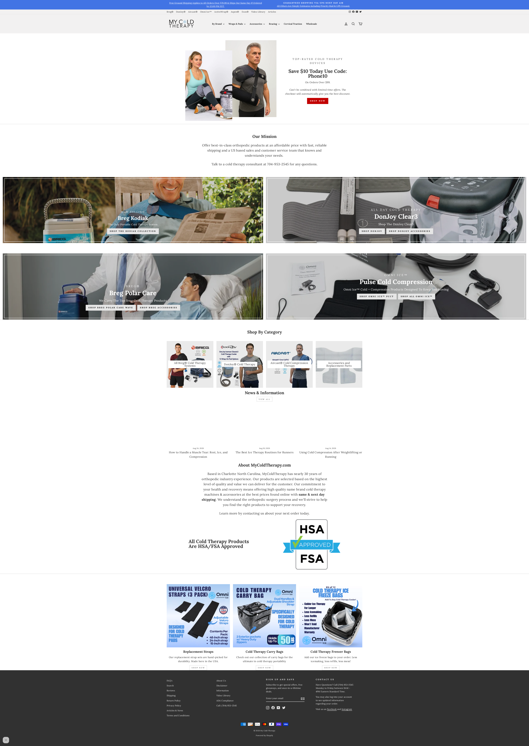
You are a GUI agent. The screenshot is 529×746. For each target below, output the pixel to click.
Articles (272, 11)
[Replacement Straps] (198, 615)
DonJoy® (180, 11)
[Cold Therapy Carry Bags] (264, 615)
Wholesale (311, 23)
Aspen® (235, 11)
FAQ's (169, 680)
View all (264, 399)
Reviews (171, 690)
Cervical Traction (293, 23)
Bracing (273, 23)
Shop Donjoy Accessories (409, 231)
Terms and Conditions (178, 715)
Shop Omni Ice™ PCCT (377, 296)
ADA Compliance (225, 700)
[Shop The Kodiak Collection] (133, 210)
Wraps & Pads (236, 23)
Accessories (256, 23)
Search (170, 685)
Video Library (258, 11)
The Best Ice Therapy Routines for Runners (264, 452)
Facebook (332, 709)
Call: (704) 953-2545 (226, 705)
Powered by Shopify (264, 735)
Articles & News (175, 710)
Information (222, 690)
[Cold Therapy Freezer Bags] (330, 615)
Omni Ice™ (206, 11)
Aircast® (192, 11)
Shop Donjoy (372, 231)
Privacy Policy (174, 705)
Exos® (245, 11)
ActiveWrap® (221, 11)
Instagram (347, 709)
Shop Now (318, 101)
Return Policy (174, 700)
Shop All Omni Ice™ (417, 296)
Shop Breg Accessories (158, 307)
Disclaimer (221, 685)
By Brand (217, 23)
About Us (221, 680)
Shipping (171, 695)
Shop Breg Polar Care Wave (110, 307)
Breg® (170, 11)
